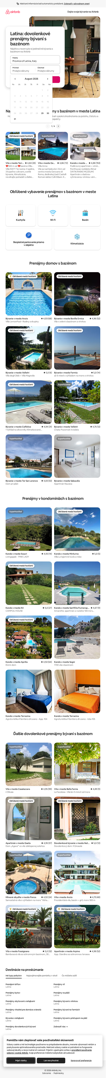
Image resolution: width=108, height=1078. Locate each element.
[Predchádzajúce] (48, 126)
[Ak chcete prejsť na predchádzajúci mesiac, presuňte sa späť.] (15, 79)
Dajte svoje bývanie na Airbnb (83, 11)
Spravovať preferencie (81, 1060)
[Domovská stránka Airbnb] (13, 11)
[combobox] (35, 61)
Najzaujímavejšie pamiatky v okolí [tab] (41, 975)
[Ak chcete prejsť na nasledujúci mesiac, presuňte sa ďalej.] (47, 79)
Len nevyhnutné (51, 1060)
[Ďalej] (58, 126)
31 (15, 119)
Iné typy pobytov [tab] (14, 975)
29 (42, 113)
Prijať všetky (21, 1060)
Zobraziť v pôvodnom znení (76, 3)
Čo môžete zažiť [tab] (69, 975)
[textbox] (23, 71)
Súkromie (46, 1073)
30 (48, 113)
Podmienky (59, 1073)
